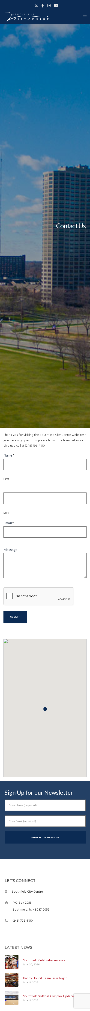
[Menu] (83, 17)
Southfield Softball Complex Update (48, 996)
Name (8, 455)
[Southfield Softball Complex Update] (11, 998)
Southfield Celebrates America (44, 960)
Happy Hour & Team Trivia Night (45, 978)
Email (8, 523)
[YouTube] (56, 5)
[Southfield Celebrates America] (11, 962)
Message (10, 550)
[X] (36, 5)
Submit (15, 616)
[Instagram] (49, 5)
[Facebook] (43, 5)
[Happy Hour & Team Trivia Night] (11, 980)
